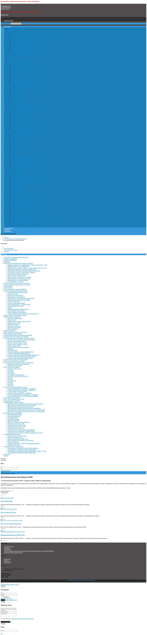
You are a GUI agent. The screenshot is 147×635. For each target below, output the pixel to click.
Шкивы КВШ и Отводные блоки (17, 173)
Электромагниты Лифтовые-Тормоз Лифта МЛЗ (25, 223)
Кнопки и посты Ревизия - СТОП (20, 113)
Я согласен (18, 618)
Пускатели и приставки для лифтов (17, 132)
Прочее (9, 226)
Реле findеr (14, 141)
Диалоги (6, 251)
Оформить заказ (8, 20)
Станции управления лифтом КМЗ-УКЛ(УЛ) (24, 123)
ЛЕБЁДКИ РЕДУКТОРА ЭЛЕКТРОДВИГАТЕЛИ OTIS (27, 42)
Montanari (10, 32)
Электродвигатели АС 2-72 (19, 199)
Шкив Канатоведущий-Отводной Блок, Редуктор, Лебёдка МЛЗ (29, 182)
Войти (2, 600)
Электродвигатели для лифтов (16, 184)
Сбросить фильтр (6, 470)
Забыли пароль (8, 598)
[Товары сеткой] (13, 491)
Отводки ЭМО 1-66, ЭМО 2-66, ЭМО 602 (19, 107)
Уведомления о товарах (11, 250)
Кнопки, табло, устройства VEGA (21, 115)
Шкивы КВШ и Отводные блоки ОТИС (22, 49)
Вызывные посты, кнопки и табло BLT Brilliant (24, 110)
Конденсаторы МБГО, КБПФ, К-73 (21, 210)
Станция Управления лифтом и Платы (18, 158)
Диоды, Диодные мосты (18, 208)
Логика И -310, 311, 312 (18, 139)
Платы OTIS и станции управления (21, 45)
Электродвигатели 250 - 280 (19, 194)
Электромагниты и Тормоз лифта (17, 217)
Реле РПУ (14, 153)
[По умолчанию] (2, 494)
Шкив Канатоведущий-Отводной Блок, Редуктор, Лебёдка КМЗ (29, 181)
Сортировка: (4, 492)
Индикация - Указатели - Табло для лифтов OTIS (25, 40)
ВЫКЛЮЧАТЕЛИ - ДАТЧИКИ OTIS (22, 37)
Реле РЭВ (14, 155)
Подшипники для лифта (18, 136)
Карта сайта (7, 562)
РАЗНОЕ (13, 119)
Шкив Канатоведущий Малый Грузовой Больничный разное (28, 174)
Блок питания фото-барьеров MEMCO (18, 60)
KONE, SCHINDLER (13, 31)
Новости (6, 561)
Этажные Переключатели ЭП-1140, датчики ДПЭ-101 (26, 84)
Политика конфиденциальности (13, 552)
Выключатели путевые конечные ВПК (22, 71)
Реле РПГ (13, 150)
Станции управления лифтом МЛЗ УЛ (22, 124)
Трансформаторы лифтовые (15, 168)
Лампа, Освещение (16, 213)
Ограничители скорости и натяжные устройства (21, 106)
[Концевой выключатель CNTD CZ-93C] (13, 531)
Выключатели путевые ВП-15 (19, 68)
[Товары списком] (11, 491)
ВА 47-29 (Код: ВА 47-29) (8, 512)
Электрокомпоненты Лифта (15, 205)
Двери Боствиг (15, 90)
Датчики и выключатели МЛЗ (19, 74)
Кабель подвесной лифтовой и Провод (18, 86)
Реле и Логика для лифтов (15, 138)
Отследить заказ (8, 248)
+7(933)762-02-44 (6, 7)
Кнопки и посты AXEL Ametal (20, 112)
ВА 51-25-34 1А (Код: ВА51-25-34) (11, 523)
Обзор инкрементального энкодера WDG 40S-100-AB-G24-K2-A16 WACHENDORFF (29, 551)
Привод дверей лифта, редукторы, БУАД (19, 130)
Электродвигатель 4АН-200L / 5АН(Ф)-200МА (24, 202)
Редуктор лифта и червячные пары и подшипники (22, 133)
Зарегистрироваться (11, 600)
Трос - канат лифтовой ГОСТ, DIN (17, 170)
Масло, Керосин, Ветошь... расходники (18, 103)
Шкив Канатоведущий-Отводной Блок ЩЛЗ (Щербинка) (27, 179)
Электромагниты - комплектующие (21, 51)
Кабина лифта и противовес (15, 87)
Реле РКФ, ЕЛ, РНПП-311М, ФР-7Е (21, 147)
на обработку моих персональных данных (21, 618)
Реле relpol (14, 142)
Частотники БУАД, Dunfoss (15, 171)
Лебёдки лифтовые (13, 101)
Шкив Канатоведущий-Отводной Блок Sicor (24, 177)
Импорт (13, 78)
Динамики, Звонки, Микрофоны (20, 206)
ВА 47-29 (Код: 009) (6, 501)
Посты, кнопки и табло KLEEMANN (22, 118)
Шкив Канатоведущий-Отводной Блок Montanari (25, 176)
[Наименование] (4, 494)
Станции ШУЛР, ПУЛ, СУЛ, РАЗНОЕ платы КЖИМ (26, 167)
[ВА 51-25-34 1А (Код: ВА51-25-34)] (11, 520)
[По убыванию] (4, 496)
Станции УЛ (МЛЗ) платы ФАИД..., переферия (24, 161)
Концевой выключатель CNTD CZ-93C (13, 535)
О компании (7, 231)
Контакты (7, 229)
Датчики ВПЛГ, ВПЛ (17, 72)
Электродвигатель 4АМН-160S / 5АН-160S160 (24, 200)
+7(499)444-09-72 (6, 6)
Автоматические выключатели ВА (21, 63)
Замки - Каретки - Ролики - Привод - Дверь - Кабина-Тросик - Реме (30, 39)
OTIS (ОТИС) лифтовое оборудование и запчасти (21, 34)
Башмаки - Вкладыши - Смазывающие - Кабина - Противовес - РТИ (30, 35)
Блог (2, 472)
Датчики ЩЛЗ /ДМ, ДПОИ (19, 77)
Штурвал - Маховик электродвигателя (22, 193)
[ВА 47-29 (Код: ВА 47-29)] (9, 509)
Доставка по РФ (8, 228)
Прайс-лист (7, 559)
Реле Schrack (14, 144)
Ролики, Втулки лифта (17, 98)
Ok (1, 633)
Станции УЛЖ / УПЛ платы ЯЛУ (20, 162)
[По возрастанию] (2, 496)
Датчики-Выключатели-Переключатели (19, 61)
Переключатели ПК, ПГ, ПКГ (19, 81)
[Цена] (6, 494)
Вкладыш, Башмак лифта (18, 89)
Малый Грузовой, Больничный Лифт (21, 135)
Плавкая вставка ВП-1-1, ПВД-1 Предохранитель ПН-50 (27, 214)
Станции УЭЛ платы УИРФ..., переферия (23, 164)
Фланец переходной (16, 191)
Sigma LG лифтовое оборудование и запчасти (20, 55)
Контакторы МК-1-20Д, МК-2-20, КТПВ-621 (24, 211)
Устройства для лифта (17, 216)
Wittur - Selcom (11, 58)
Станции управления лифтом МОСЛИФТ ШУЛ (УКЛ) (27, 126)
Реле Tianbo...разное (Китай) (19, 145)
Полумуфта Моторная (17, 187)
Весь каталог (8, 26)
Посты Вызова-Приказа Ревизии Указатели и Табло (22, 109)
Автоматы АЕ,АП (16, 64)
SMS (2, 598)
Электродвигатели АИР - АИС (20, 197)
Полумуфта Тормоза (17, 190)
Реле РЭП (14, 156)
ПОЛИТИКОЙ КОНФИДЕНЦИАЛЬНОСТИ (81, 580)
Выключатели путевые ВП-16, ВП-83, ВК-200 (24, 69)
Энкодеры (10, 225)
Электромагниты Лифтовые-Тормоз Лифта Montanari (26, 219)
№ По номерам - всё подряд (19, 52)
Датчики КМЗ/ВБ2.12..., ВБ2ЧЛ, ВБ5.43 (22, 75)
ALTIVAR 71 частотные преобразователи (19, 28)
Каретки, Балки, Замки (17, 93)
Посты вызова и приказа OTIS (20, 46)
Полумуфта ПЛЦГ (16, 188)
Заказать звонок (5, 621)
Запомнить (5, 597)
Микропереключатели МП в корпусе (21, 80)
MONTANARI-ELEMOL (18, 185)
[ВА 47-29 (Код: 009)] (7, 498)
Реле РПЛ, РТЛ (15, 152)
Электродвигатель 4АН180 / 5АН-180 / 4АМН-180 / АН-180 (28, 203)
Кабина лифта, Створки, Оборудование (22, 92)
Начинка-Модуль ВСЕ (17, 116)
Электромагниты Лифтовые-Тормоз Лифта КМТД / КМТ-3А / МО (30, 222)
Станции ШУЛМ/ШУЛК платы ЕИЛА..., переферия (26, 165)
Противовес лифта (16, 95)
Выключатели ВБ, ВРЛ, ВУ (19, 66)
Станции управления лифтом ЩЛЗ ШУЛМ (23, 129)
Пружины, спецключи (17, 97)
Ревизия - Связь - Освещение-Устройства (23, 48)
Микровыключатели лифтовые (16, 104)
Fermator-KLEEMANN (14, 29)
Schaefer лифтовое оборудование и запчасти (20, 54)
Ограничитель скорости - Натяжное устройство (25, 43)
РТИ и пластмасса (16, 100)
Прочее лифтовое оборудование (20, 83)
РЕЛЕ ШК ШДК (16, 121)
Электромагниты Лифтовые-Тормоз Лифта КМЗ (25, 220)
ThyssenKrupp (11, 57)
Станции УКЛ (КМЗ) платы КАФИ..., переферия (25, 159)
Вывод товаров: (5, 491)
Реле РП (13, 148)
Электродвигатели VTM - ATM (20, 196)
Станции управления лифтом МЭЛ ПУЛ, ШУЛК (25, 127)
